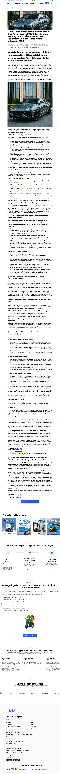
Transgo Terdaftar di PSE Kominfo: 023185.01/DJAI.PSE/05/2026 (19, 719)
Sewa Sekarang (29, 635)
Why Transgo (39, 0)
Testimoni (54, 0)
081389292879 (11, 0)
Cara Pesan (34, 0)
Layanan (44, 0)
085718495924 (18, 0)
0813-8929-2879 (18, 451)
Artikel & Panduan (34, 730)
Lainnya (32, 3)
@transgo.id (17, 449)
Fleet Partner (49, 0)
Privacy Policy (33, 726)
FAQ (57, 0)
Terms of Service (34, 728)
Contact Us (33, 724)
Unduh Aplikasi (25, 3)
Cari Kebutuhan (17, 3)
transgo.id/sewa (18, 448)
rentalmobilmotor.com (22, 447)
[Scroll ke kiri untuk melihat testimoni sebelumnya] (8, 667)
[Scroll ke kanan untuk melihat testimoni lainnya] (52, 667)
